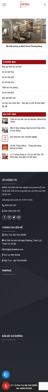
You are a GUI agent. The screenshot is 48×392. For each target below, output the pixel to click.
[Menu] (4, 5)
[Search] (45, 4)
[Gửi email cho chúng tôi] (19, 217)
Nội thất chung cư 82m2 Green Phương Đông (24, 46)
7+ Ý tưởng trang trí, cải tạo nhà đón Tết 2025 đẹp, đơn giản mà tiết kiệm (27, 155)
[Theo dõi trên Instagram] (9, 217)
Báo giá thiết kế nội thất (12, 66)
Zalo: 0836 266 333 (11, 211)
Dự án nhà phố (8, 77)
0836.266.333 (10, 205)
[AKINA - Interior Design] (24, 4)
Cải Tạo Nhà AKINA (11, 255)
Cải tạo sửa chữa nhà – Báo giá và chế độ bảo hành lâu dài (23, 105)
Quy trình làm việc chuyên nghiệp (23, 137)
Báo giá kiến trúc (9, 98)
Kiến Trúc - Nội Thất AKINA (15, 260)
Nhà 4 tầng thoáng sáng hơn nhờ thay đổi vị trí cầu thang (28, 129)
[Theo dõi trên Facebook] (4, 217)
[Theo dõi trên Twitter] (14, 217)
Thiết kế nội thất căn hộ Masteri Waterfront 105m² (28, 120)
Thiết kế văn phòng (10, 87)
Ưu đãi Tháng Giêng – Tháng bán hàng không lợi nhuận (25, 146)
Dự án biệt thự (8, 72)
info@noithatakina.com (13, 249)
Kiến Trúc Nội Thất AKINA (15, 235)
